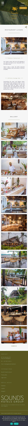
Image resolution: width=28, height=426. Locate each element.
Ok (11, 423)
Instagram (3, 391)
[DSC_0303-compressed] (14, 296)
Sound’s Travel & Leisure (6, 372)
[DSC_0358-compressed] (14, 259)
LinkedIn (3, 388)
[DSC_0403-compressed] (14, 277)
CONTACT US (23, 5)
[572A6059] (14, 149)
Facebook (3, 385)
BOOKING (23, 8)
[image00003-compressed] (14, 315)
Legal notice (3, 377)
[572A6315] (14, 222)
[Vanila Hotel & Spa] (14, 10)
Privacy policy (4, 374)
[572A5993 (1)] (14, 204)
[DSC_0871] (14, 334)
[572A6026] (14, 186)
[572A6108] (14, 167)
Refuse (16, 423)
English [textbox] (23, 3)
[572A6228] (14, 241)
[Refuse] (26, 420)
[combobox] (20, 3)
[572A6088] (14, 131)
